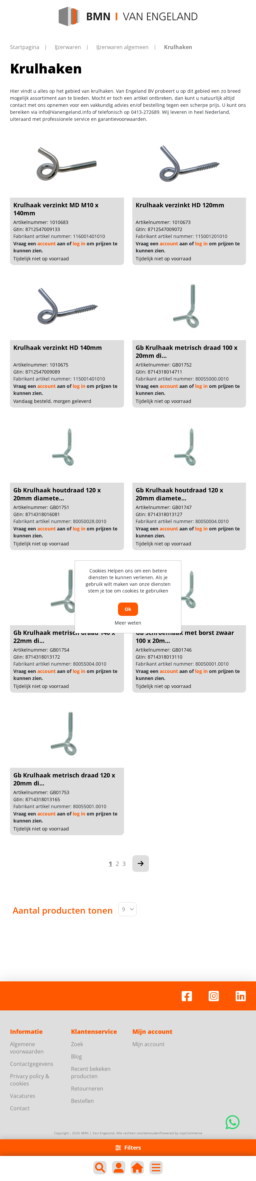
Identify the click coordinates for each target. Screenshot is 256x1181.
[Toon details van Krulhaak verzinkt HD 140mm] (67, 306)
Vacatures (22, 1096)
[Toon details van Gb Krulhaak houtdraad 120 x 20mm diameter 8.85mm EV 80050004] (189, 449)
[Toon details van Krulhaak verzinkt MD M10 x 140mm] (67, 164)
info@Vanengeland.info (65, 112)
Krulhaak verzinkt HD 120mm (180, 205)
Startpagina (24, 47)
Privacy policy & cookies (29, 1080)
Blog (76, 1056)
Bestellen (82, 1101)
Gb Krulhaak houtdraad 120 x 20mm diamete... (57, 494)
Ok (128, 609)
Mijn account (148, 1044)
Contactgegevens (31, 1064)
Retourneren (87, 1088)
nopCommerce (190, 1133)
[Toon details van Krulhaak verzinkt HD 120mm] (189, 164)
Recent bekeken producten (91, 1072)
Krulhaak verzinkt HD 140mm (57, 347)
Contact (20, 1108)
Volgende (140, 863)
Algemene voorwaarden (27, 1047)
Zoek (77, 1044)
